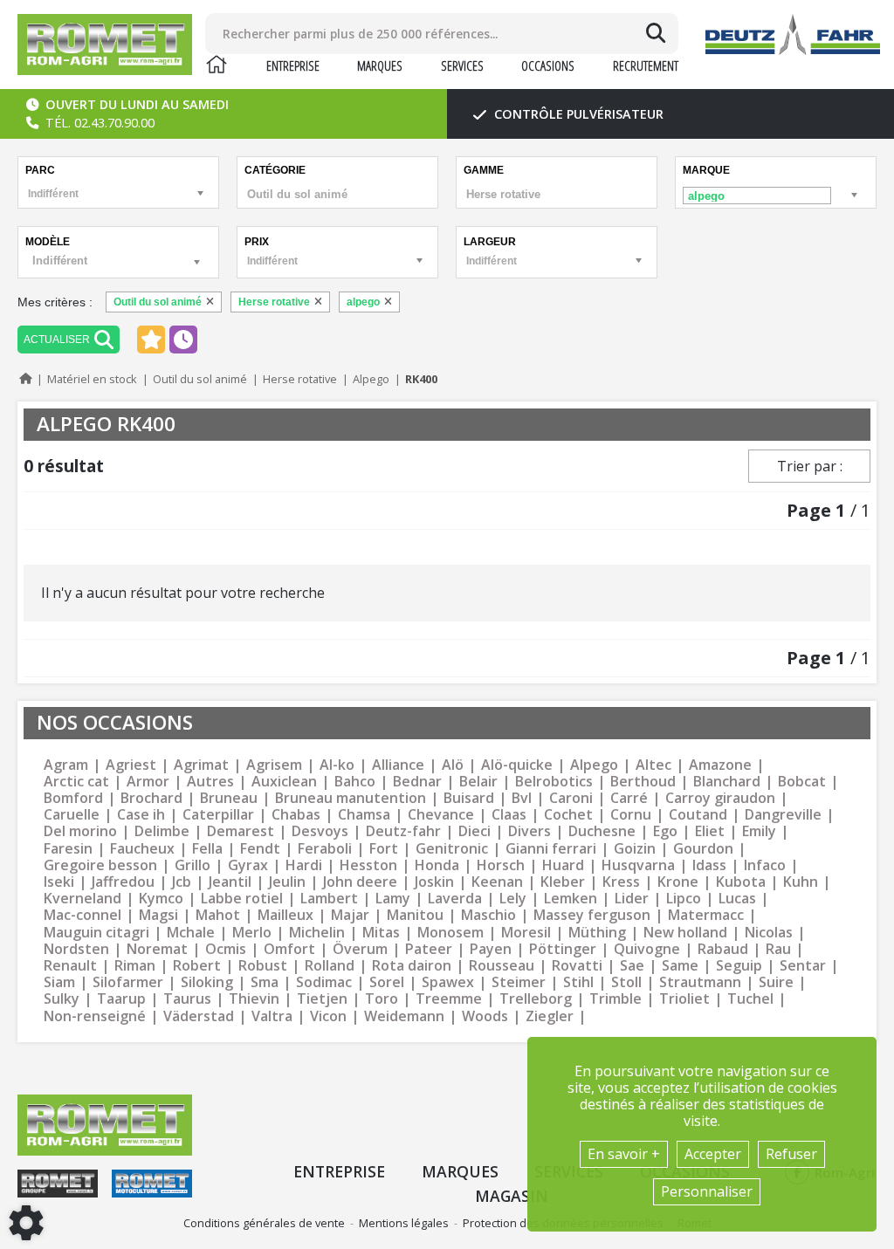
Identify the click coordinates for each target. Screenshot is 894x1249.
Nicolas (769, 932)
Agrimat (201, 765)
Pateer (428, 949)
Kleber (562, 882)
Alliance (398, 765)
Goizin (635, 849)
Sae (632, 965)
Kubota (741, 882)
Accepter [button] (712, 1153)
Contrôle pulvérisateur (577, 114)
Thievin (254, 999)
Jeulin (287, 882)
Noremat (157, 949)
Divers (529, 831)
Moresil (526, 932)
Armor (148, 781)
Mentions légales (404, 1223)
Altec (653, 765)
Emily (759, 831)
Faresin (68, 849)
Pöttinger (562, 949)
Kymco (161, 898)
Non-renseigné (95, 1016)
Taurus (187, 999)
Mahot (218, 915)
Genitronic (452, 849)
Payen (491, 949)
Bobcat (802, 781)
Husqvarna (638, 865)
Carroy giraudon (720, 798)
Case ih (141, 814)
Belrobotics (554, 781)
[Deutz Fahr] (792, 34)
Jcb (181, 882)
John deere (360, 882)
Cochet (568, 814)
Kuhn (800, 882)
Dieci (474, 831)
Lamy (392, 898)
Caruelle (72, 814)
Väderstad (198, 1016)
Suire (776, 982)
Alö (453, 765)
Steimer (519, 982)
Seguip (739, 965)
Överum (360, 949)
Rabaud (723, 949)
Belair (478, 781)
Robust (262, 965)
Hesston (368, 865)
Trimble (615, 999)
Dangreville (783, 814)
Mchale (191, 932)
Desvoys (320, 831)
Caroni (571, 798)
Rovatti (577, 965)
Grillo (192, 865)
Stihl (578, 982)
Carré (629, 798)
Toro (381, 999)
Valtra (271, 1016)
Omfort (289, 949)
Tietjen (322, 999)
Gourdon (703, 849)
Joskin (434, 882)
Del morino (80, 831)
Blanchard (726, 781)
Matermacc (706, 915)
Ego (665, 831)
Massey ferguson (591, 915)
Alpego (594, 765)
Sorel (386, 982)
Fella (207, 849)
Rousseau (501, 965)
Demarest (240, 831)
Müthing (597, 932)
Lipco (683, 898)
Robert (197, 965)
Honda (437, 865)
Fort (383, 849)
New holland (685, 932)
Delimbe (161, 831)
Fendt (260, 849)
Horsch (501, 865)
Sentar (803, 965)
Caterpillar (218, 814)
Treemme (449, 999)
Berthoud (643, 781)
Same (680, 965)
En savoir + (624, 1153)
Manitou (415, 915)
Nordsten (76, 949)
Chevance (441, 814)
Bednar (417, 781)
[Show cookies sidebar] (26, 1222)
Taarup (121, 999)
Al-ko (337, 765)
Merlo (252, 932)
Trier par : (809, 466)
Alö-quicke (517, 765)
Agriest (131, 765)
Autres (210, 781)
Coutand (698, 814)
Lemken (570, 898)
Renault (70, 965)
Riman (134, 965)
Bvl (522, 798)
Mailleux (285, 915)
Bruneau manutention (350, 798)
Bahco (354, 781)
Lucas (737, 898)
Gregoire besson (100, 865)
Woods (485, 1016)
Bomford (73, 798)
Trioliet (684, 999)
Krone (677, 882)
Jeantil (230, 882)
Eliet (710, 831)
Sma (265, 982)
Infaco (765, 865)
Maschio (488, 915)
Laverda (455, 898)
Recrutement (645, 65)
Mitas (381, 932)
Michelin (317, 932)
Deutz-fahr (403, 831)
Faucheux (142, 849)
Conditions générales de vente (264, 1223)
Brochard (151, 798)
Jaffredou (123, 882)
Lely (512, 898)
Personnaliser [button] (707, 1191)
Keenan (497, 882)
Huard (563, 865)
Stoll (626, 982)
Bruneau (229, 798)
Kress (621, 882)
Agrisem (274, 765)
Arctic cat (76, 781)
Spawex (448, 982)
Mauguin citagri (96, 932)
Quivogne (647, 949)
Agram (66, 765)
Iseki (59, 882)
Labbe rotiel (242, 898)
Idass (709, 865)
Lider (632, 898)
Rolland (329, 965)
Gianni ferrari (550, 849)
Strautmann (700, 982)
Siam (59, 982)
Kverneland (82, 898)
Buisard (469, 798)
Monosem (450, 932)
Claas (509, 814)
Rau (778, 949)
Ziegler (550, 1016)
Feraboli (325, 849)
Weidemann (404, 1016)
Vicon (328, 1016)
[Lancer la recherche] (655, 33)
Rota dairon (411, 965)
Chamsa (364, 814)
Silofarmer (128, 982)
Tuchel (750, 999)
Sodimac (324, 982)
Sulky (61, 999)
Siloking (207, 982)
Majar (350, 915)
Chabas (296, 814)
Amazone (720, 765)
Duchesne (602, 831)
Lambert (329, 898)
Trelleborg (535, 999)
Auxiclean (284, 781)
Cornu (630, 814)
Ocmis (225, 949)
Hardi (303, 865)
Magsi (158, 915)
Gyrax (248, 865)
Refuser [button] (791, 1153)
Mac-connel (82, 915)
